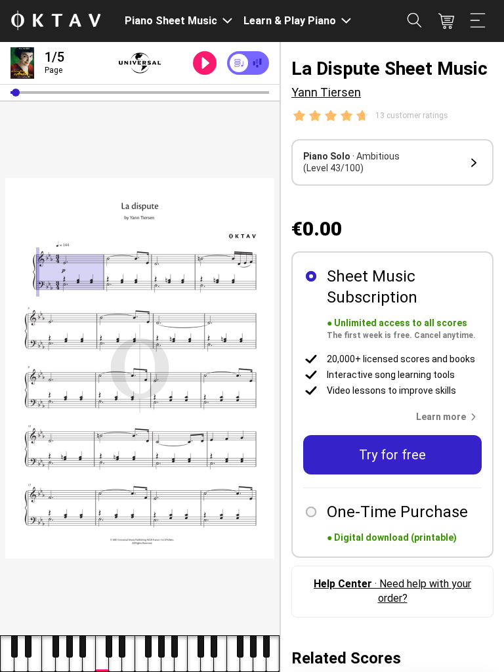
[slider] (139, 92)
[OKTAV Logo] (55, 21)
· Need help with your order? (392, 591)
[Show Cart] (446, 21)
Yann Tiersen (326, 92)
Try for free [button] (392, 455)
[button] (16, 92)
